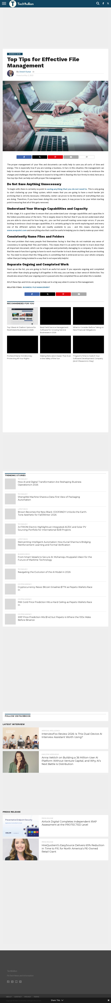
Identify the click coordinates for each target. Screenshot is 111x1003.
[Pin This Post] (55, 156)
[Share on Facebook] (24, 156)
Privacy (27, 997)
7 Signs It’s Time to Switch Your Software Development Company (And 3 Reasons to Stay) (88, 358)
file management (41, 287)
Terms (36, 997)
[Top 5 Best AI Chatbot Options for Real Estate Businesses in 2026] (22, 316)
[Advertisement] (55, 28)
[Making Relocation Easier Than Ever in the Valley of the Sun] (55, 345)
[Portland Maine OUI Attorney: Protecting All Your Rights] (22, 345)
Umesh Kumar (25, 72)
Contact (18, 997)
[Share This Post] (39, 156)
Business (27, 287)
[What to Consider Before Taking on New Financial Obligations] (88, 316)
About (9, 997)
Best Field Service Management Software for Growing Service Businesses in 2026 (54, 329)
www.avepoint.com (17, 230)
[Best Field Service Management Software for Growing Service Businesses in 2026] (55, 316)
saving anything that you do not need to (67, 189)
